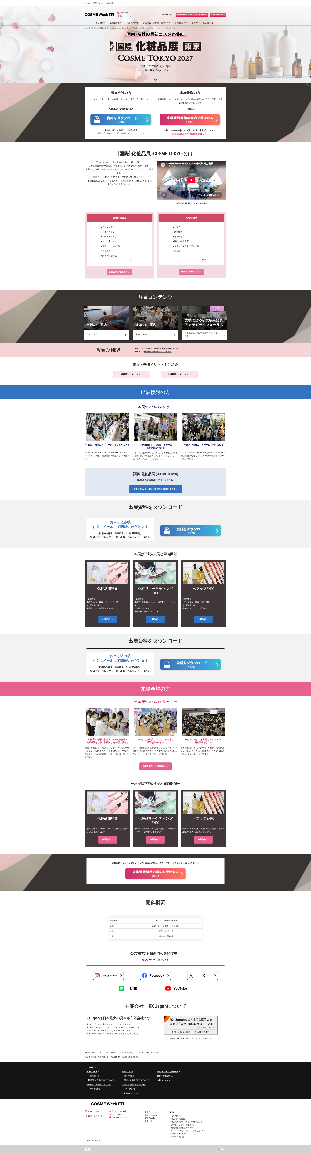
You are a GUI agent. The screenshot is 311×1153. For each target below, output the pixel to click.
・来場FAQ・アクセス (131, 1093)
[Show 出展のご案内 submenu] (123, 23)
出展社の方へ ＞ (163, 1080)
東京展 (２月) (98, 3)
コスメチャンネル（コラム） (203, 23)
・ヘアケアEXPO (93, 1089)
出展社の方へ (166, 23)
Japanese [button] (166, 14)
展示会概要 (100, 23)
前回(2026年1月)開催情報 (167, 1072)
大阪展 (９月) (111, 3)
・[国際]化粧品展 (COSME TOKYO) (136, 1080)
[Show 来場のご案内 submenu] (140, 23)
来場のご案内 (132, 23)
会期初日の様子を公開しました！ (158, 352)
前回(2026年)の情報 (151, 23)
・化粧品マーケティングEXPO (98, 1085)
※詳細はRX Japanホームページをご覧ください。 (189, 1038)
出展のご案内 (116, 23)
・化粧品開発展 (92, 1076)
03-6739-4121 (117, 1114)
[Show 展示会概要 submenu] (107, 23)
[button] (192, 15)
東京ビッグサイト (125, 16)
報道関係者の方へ (182, 23)
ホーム (87, 3)
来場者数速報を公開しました (166, 348)
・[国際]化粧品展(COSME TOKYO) (100, 1080)
